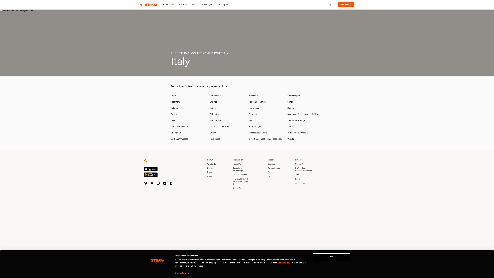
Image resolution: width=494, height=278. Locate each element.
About (209, 176)
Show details (180, 273)
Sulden (290, 108)
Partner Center (274, 168)
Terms (297, 174)
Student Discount (240, 174)
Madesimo (253, 95)
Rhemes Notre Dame (258, 132)
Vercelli (290, 139)
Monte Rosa (254, 108)
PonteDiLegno (255, 126)
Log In (330, 4)
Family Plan (237, 164)
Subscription (223, 4)
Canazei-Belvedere (179, 126)
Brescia (174, 120)
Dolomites (214, 114)
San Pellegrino (293, 95)
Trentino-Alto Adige (296, 120)
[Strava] (148, 5)
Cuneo (213, 108)
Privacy (298, 160)
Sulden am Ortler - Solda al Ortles (302, 114)
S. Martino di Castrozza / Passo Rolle (265, 139)
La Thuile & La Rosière (220, 126)
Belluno (174, 108)
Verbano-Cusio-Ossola (297, 132)
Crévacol (214, 102)
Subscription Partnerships (238, 169)
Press (270, 176)
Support (271, 160)
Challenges (207, 4)
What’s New (212, 164)
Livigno (213, 132)
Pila (250, 120)
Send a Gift (237, 188)
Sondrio (290, 102)
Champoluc (176, 132)
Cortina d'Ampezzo (179, 139)
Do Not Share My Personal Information (303, 169)
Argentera (175, 102)
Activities (166, 4)
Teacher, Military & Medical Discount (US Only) (241, 181)
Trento (290, 126)
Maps (194, 4)
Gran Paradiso (216, 120)
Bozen (174, 114)
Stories (210, 168)
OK (331, 257)
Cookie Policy (300, 164)
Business (271, 164)
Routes (210, 172)
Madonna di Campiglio (259, 102)
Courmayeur (215, 95)
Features (183, 4)
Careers (271, 172)
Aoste (173, 95)
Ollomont (253, 114)
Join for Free (346, 4)
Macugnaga (215, 139)
